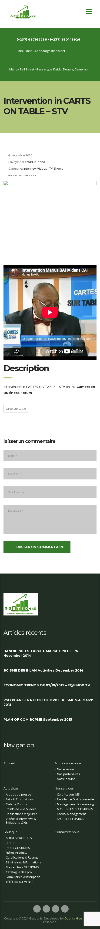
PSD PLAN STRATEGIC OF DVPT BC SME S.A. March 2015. (48, 702)
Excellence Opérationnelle (75, 799)
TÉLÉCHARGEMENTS (19, 882)
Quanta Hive (73, 918)
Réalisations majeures (21, 814)
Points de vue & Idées (21, 809)
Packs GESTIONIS (18, 848)
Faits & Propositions (20, 799)
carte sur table (16, 408)
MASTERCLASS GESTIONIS (75, 809)
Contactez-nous (67, 832)
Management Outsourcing (75, 804)
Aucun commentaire (22, 175)
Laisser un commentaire (40, 547)
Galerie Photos (16, 804)
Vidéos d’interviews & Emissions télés (21, 820)
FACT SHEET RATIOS (70, 819)
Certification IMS (68, 794)
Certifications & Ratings (22, 857)
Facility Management (71, 814)
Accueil (9, 763)
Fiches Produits (16, 852)
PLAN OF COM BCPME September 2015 (37, 719)
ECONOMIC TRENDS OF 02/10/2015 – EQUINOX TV (46, 685)
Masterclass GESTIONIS (22, 867)
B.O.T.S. (11, 843)
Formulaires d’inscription (23, 877)
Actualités (10, 788)
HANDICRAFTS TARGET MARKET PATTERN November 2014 (40, 653)
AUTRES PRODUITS (19, 838)
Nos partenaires (68, 774)
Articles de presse (18, 794)
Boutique (10, 832)
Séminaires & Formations (23, 862)
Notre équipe (66, 779)
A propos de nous (68, 763)
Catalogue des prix (19, 872)
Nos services (64, 788)
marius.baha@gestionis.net (45, 51)
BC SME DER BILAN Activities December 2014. (43, 670)
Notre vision (65, 769)
